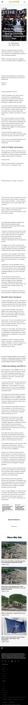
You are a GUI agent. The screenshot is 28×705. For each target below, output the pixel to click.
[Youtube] (12, 661)
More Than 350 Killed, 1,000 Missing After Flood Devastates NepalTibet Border (13, 561)
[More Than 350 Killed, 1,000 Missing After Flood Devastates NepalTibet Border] (14, 550)
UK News (18, 24)
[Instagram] (15, 661)
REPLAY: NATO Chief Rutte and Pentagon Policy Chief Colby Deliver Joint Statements (13, 638)
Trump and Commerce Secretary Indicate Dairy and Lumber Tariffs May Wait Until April (7, 508)
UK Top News (14, 26)
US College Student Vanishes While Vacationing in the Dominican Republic (19, 508)
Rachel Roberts (15, 43)
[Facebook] (2, 661)
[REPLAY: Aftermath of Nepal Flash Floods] (14, 602)
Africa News (10, 24)
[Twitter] (5, 661)
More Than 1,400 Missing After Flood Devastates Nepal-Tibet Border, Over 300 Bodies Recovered (13, 588)
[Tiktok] (18, 661)
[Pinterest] (8, 661)
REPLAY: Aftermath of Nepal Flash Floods (13, 613)
